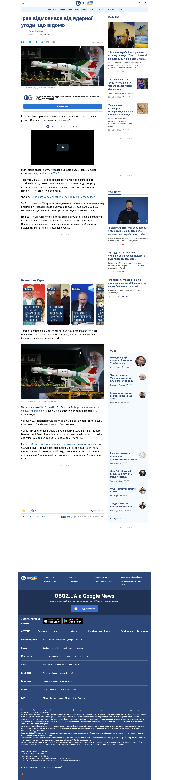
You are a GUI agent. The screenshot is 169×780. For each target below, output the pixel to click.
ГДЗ (44, 656)
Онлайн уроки (66, 656)
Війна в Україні (65, 9)
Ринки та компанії (50, 681)
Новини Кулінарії (66, 673)
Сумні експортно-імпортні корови (123, 490)
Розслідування (95, 631)
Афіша (45, 698)
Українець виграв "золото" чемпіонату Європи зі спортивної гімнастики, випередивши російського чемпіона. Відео (120, 84)
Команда (72, 577)
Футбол (46, 648)
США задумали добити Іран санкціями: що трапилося (63, 196)
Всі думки (115, 519)
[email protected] (52, 761)
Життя (74, 631)
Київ (44, 640)
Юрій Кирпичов (116, 496)
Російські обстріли (114, 9)
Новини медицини (50, 690)
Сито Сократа (115, 463)
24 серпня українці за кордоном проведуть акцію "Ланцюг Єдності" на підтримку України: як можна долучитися (127, 55)
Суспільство (127, 631)
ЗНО (81, 656)
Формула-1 (79, 648)
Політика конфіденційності (131, 577)
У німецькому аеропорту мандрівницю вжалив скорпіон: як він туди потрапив (120, 110)
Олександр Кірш (116, 481)
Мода (67, 698)
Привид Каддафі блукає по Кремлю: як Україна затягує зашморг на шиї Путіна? (121, 360)
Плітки (53, 698)
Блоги (107, 631)
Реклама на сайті (50, 581)
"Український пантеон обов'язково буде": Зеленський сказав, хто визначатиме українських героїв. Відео (127, 231)
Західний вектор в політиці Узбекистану (121, 505)
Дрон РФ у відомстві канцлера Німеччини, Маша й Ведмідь (121, 474)
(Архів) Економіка (36, 31)
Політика (42, 631)
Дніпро (70, 640)
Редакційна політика (37, 517)
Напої (54, 673)
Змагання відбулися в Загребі (121, 93)
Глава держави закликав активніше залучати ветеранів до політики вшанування (128, 239)
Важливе (113, 16)
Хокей (64, 648)
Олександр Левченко (118, 511)
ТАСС (56, 173)
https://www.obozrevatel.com (108, 710)
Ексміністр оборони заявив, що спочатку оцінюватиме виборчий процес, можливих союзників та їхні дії (126, 265)
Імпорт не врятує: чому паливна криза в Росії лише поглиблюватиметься (121, 396)
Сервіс (77, 665)
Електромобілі (60, 665)
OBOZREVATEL (47, 407)
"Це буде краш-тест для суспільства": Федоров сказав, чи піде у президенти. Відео (126, 255)
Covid (74, 690)
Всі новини (142, 631)
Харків (51, 640)
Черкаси (79, 640)
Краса (60, 698)
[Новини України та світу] (65, 518)
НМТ (87, 656)
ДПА (76, 656)
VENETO (100, 9)
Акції (70, 665)
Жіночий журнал (78, 698)
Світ (56, 631)
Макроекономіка (66, 681)
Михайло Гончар (116, 403)
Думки (112, 351)
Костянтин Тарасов (117, 385)
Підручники (53, 656)
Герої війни (51, 9)
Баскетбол (55, 648)
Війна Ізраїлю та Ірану (84, 9)
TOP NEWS (114, 192)
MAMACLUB (65, 690)
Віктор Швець (115, 367)
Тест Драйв (47, 665)
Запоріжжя (60, 640)
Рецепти (46, 673)
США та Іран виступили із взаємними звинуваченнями (63, 444)
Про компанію (48, 577)
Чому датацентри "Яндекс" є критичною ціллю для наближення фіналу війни (121, 378)
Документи (73, 581)
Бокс (71, 648)
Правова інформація (103, 577)
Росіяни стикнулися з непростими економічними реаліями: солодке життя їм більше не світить (122, 456)
